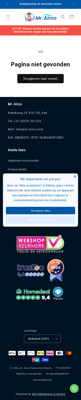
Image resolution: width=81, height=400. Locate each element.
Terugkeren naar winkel (40, 78)
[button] (8, 17)
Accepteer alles (40, 210)
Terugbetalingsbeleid (57, 374)
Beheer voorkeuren (40, 219)
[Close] (75, 176)
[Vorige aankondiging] (7, 4)
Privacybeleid (63, 368)
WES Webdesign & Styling (48, 394)
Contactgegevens (42, 380)
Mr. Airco (25, 368)
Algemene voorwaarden (23, 160)
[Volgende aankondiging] (73, 4)
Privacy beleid (17, 169)
